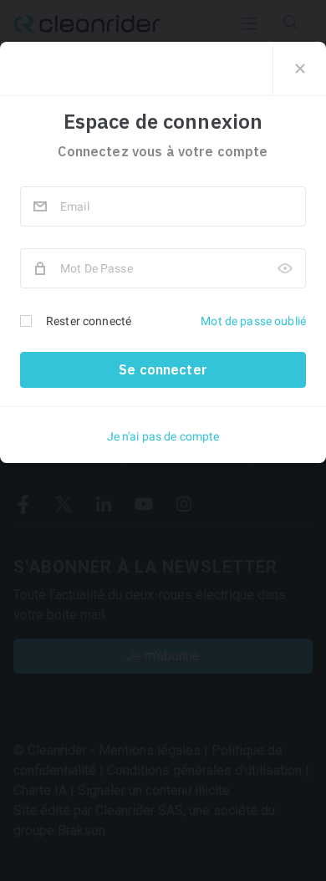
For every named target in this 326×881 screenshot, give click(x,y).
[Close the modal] (299, 68)
